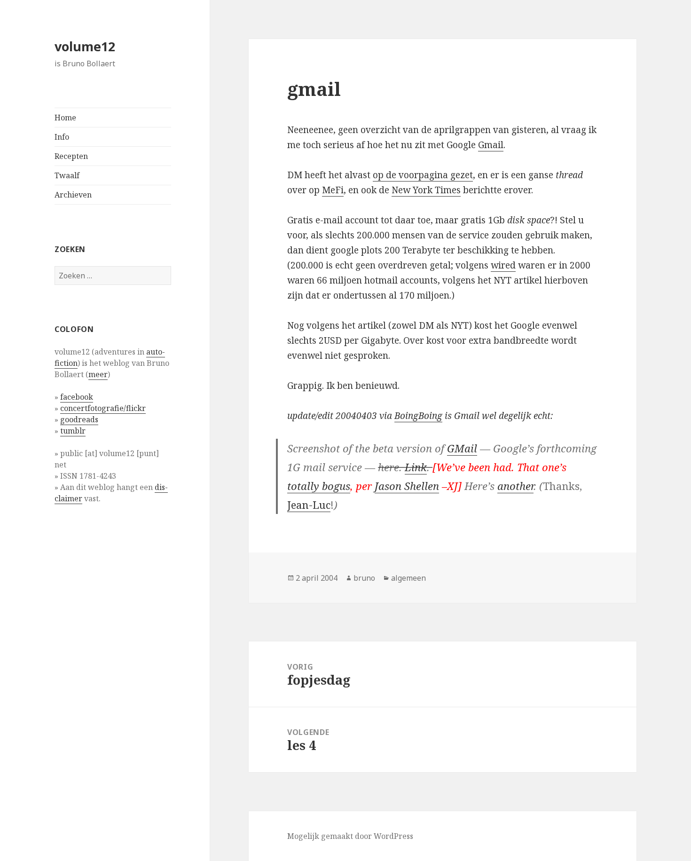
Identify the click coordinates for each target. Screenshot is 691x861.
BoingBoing (418, 416)
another (515, 486)
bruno (364, 578)
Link (416, 467)
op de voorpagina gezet (423, 175)
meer (98, 374)
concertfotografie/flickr (103, 408)
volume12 (85, 46)
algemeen (408, 578)
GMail (462, 448)
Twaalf (67, 175)
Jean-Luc (308, 505)
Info (62, 137)
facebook (76, 397)
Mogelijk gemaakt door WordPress (350, 836)
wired (503, 265)
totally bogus (318, 486)
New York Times (426, 190)
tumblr (73, 431)
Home (65, 117)
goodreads (79, 419)
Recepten (71, 156)
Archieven (73, 195)
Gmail (490, 145)
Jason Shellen (407, 486)
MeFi (333, 190)
